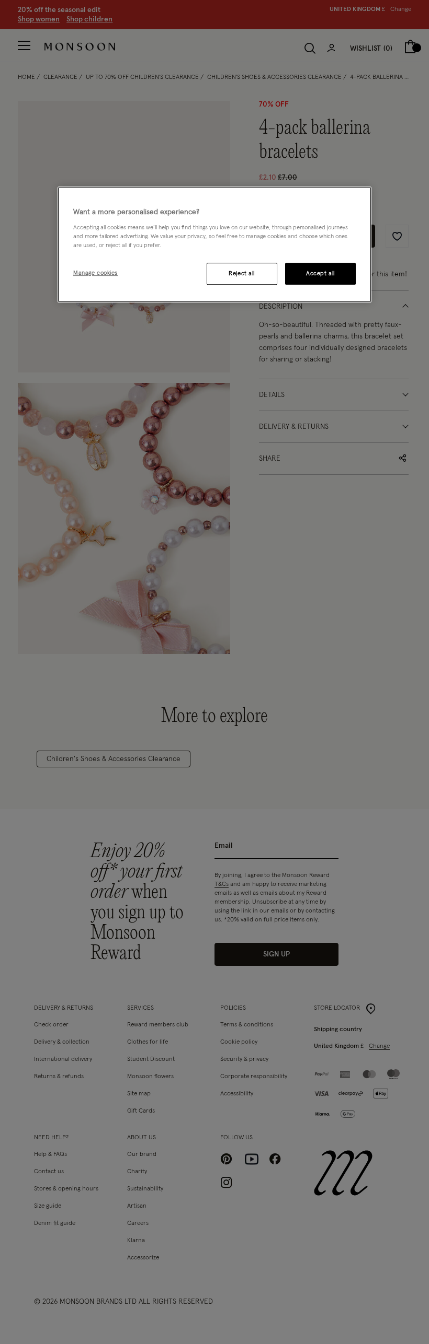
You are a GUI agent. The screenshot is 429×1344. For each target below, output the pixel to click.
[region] (214, 244)
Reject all (242, 273)
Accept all (320, 273)
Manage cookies (95, 273)
